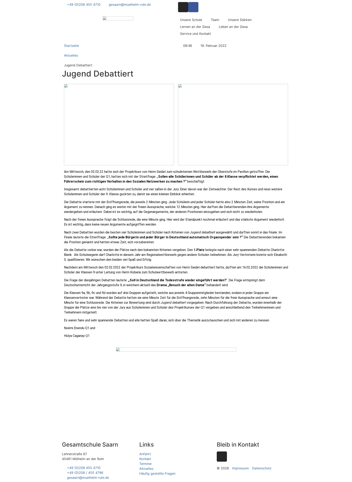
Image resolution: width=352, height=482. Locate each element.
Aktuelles (71, 55)
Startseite (71, 46)
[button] (193, 19)
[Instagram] (183, 7)
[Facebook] (193, 7)
